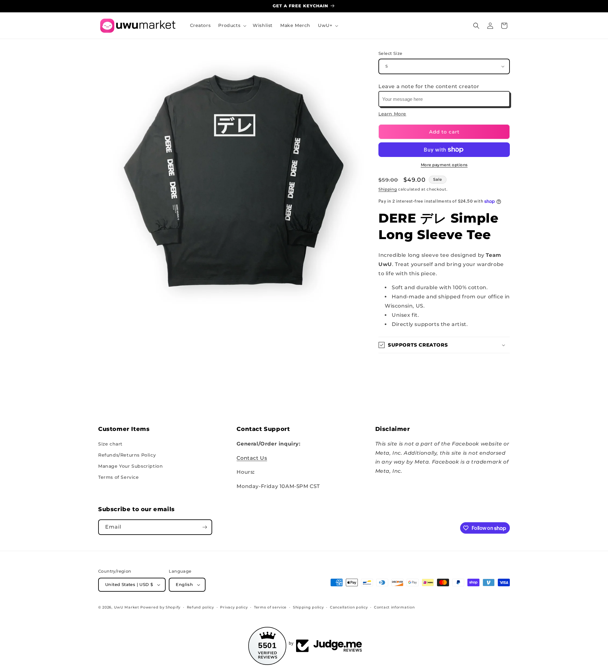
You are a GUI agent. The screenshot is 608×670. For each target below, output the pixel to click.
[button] (231, 25)
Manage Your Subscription (130, 466)
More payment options (444, 164)
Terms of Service (118, 477)
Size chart (110, 444)
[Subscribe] (205, 527)
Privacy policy (234, 607)
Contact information (394, 607)
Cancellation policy (349, 607)
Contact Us (252, 458)
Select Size (390, 53)
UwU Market (126, 607)
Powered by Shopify (160, 607)
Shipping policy (308, 607)
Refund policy (200, 607)
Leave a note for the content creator (428, 86)
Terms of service (270, 607)
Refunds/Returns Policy (127, 455)
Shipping (387, 189)
